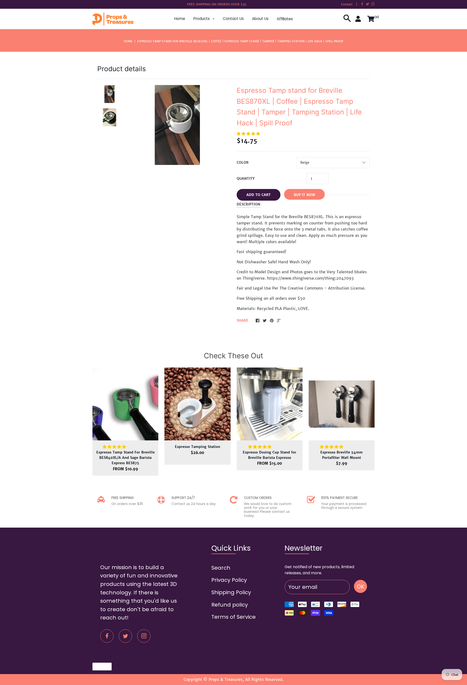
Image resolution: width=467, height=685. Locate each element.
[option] (109, 94)
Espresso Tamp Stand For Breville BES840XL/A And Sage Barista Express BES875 (125, 457)
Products (202, 18)
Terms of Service (233, 617)
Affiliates (285, 18)
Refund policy (229, 604)
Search (220, 568)
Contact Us (233, 18)
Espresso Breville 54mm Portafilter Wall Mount (341, 455)
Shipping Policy (231, 592)
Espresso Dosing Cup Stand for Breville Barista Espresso (269, 455)
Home (179, 18)
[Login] (359, 21)
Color (243, 162)
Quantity (245, 178)
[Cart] (371, 21)
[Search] (347, 21)
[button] (249, 133)
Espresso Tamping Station (197, 447)
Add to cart (258, 195)
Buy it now (304, 195)
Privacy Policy (229, 580)
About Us (260, 18)
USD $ (99, 666)
